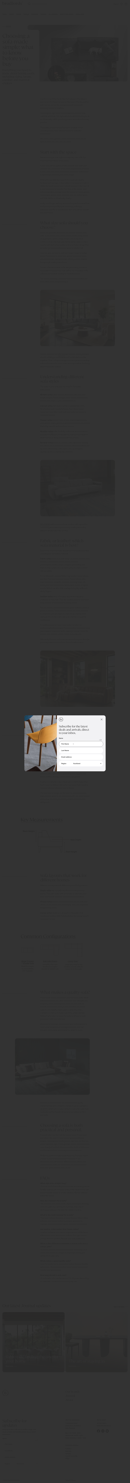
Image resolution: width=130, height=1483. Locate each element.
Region (63, 763)
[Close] (101, 719)
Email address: (66, 757)
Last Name (65, 750)
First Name (65, 744)
